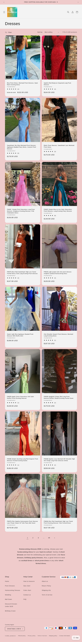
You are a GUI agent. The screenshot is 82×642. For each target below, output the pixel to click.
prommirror (13, 635)
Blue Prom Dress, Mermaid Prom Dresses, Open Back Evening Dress (22, 83)
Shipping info (46, 590)
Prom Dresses (10, 586)
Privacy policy (32, 635)
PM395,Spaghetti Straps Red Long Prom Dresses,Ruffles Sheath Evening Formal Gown (58, 397)
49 (49, 538)
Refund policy (22, 635)
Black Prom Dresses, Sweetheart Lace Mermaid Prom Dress (59, 146)
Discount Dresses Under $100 (11, 605)
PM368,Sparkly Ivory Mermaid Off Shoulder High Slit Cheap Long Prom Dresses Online (59, 459)
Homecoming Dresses (12, 590)
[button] (4, 12)
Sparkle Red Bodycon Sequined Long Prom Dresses (57, 83)
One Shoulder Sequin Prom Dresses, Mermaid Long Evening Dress (58, 335)
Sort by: (40, 32)
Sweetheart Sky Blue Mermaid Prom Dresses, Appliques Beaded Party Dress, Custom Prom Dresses (21, 147)
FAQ (24, 599)
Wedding (8, 595)
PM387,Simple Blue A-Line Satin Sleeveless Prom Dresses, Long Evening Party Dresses (58, 210)
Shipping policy (53, 635)
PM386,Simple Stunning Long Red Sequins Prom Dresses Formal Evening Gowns (22, 459)
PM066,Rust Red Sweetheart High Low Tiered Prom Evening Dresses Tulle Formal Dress (58, 522)
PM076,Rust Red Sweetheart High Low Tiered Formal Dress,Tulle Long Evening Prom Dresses (22, 272)
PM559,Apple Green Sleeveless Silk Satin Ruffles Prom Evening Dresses (20, 397)
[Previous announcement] (4, 2)
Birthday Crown (10, 611)
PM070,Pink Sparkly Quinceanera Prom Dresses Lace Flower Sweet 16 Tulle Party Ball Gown (22, 522)
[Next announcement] (78, 2)
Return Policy (46, 586)
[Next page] (54, 538)
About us (45, 581)
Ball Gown (8, 599)
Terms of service (42, 635)
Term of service (47, 595)
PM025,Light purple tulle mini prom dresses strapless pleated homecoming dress (57, 272)
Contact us (27, 595)
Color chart (27, 590)
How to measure (29, 581)
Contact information (64, 635)
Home (7, 581)
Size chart (26, 586)
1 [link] (27, 538)
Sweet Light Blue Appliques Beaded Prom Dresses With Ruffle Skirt (20, 335)
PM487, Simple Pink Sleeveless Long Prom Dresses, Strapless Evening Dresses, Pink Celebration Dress (21, 211)
